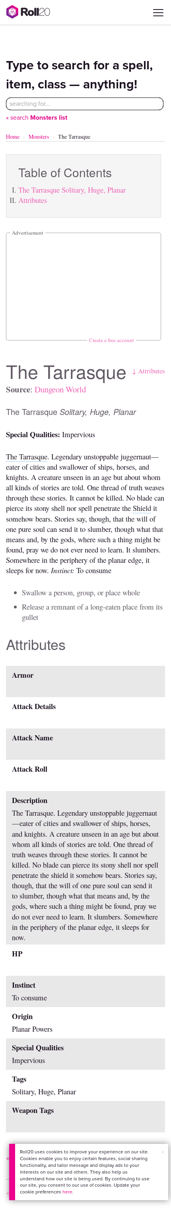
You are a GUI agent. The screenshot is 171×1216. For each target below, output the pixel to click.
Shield (142, 508)
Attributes (32, 200)
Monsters (39, 136)
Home (12, 136)
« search (36, 117)
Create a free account (111, 340)
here (67, 1191)
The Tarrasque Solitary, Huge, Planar (72, 190)
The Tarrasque (26, 456)
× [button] (162, 1152)
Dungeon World (60, 389)
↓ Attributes (148, 370)
